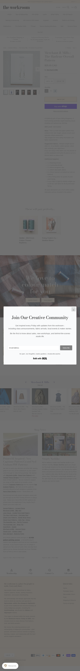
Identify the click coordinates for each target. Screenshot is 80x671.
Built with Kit (40, 358)
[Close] (73, 309)
